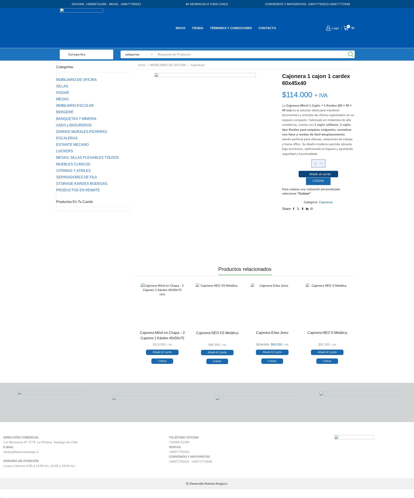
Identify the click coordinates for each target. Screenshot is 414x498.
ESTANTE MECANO (72, 144)
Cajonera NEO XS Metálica (217, 333)
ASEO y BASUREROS (74, 125)
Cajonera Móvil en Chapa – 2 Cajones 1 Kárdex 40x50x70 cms (162, 338)
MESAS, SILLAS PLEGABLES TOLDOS (87, 157)
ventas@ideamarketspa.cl (21, 452)
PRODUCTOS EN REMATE (78, 190)
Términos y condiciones (231, 28)
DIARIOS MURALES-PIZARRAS (81, 132)
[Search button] (350, 54)
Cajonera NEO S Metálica (327, 333)
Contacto (267, 28)
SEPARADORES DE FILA (76, 177)
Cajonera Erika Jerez (272, 333)
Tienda (198, 28)
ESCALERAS (67, 138)
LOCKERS (64, 151)
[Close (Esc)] (0, 492)
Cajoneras (198, 65)
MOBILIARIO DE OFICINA (168, 65)
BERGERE (65, 112)
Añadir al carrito (320, 174)
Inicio (180, 28)
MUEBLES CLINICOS (73, 164)
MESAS (62, 99)
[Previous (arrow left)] (0, 496)
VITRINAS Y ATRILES (73, 171)
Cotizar (318, 180)
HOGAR (62, 92)
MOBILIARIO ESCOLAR (75, 105)
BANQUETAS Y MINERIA (76, 119)
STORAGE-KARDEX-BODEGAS (81, 183)
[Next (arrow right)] (2, 496)
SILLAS (62, 86)
